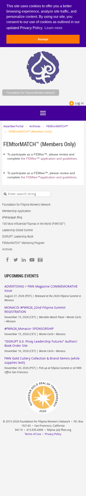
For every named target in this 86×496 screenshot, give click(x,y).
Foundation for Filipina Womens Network (31, 92)
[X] (16, 260)
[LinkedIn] (24, 260)
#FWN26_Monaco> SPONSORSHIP (29, 328)
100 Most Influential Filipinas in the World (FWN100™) (33, 223)
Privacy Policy (53, 434)
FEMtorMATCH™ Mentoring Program (23, 243)
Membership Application (16, 211)
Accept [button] (43, 39)
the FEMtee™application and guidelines (49, 177)
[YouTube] (32, 260)
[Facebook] (7, 260)
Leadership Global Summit (17, 230)
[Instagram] (40, 260)
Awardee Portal (13, 126)
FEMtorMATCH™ (57, 126)
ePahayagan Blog (12, 217)
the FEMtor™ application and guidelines (49, 158)
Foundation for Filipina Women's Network (26, 204)
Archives (34, 126)
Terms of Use (33, 434)
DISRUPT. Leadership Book (17, 236)
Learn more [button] (53, 28)
